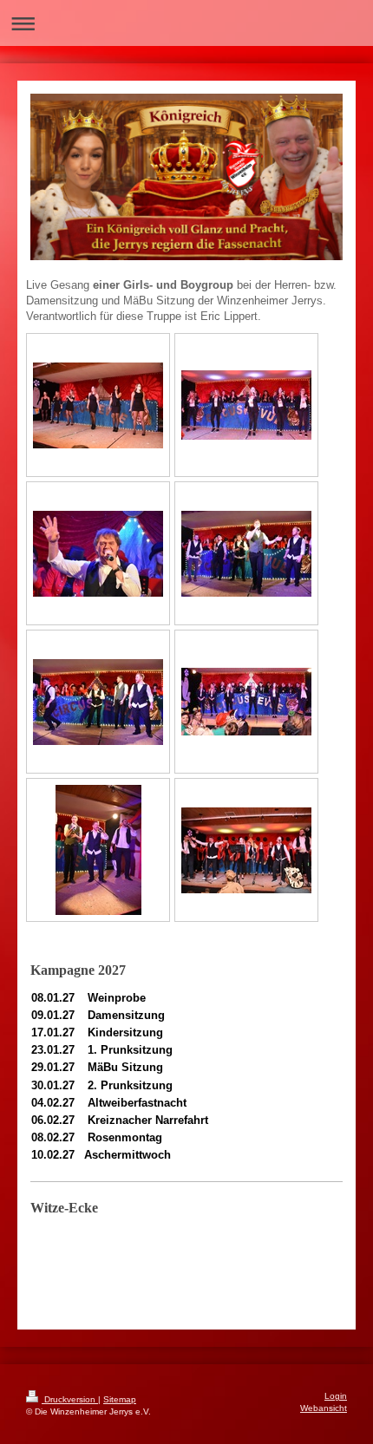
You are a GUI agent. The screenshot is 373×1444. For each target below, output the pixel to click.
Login (335, 1396)
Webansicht (323, 1408)
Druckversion (70, 1399)
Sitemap (119, 1399)
